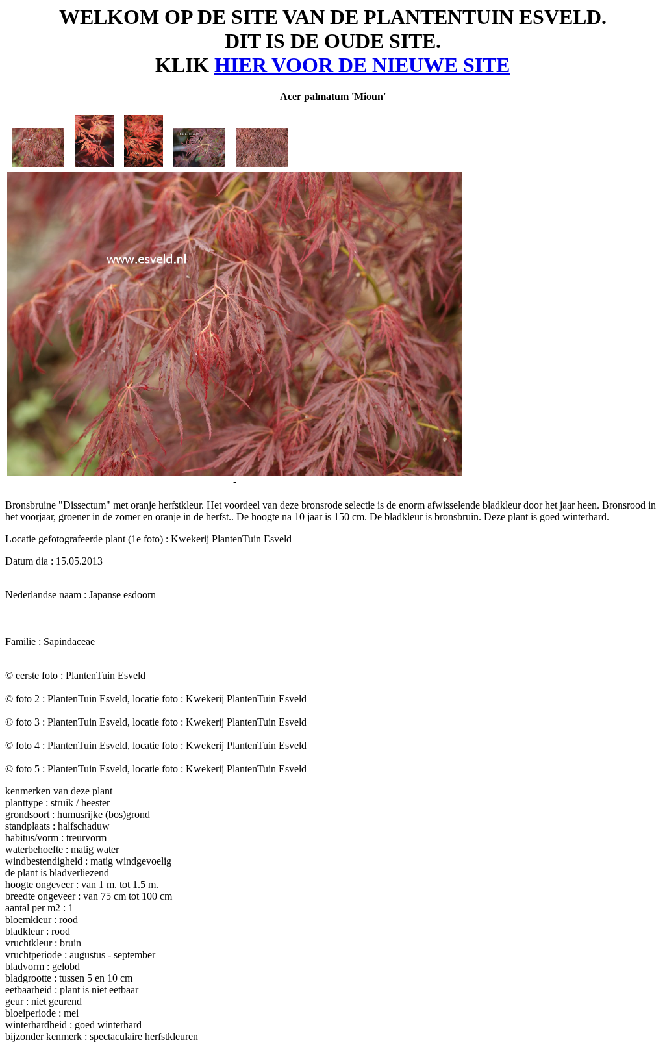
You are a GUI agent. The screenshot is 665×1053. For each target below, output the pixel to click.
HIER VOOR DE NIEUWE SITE (362, 65)
